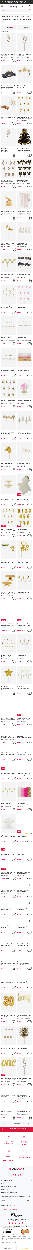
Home (3, 16)
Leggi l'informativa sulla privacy (9, 1242)
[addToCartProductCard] (14, 60)
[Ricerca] (29, 11)
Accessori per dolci (19, 16)
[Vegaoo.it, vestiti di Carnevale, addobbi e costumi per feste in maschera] (16, 6)
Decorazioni (9, 16)
